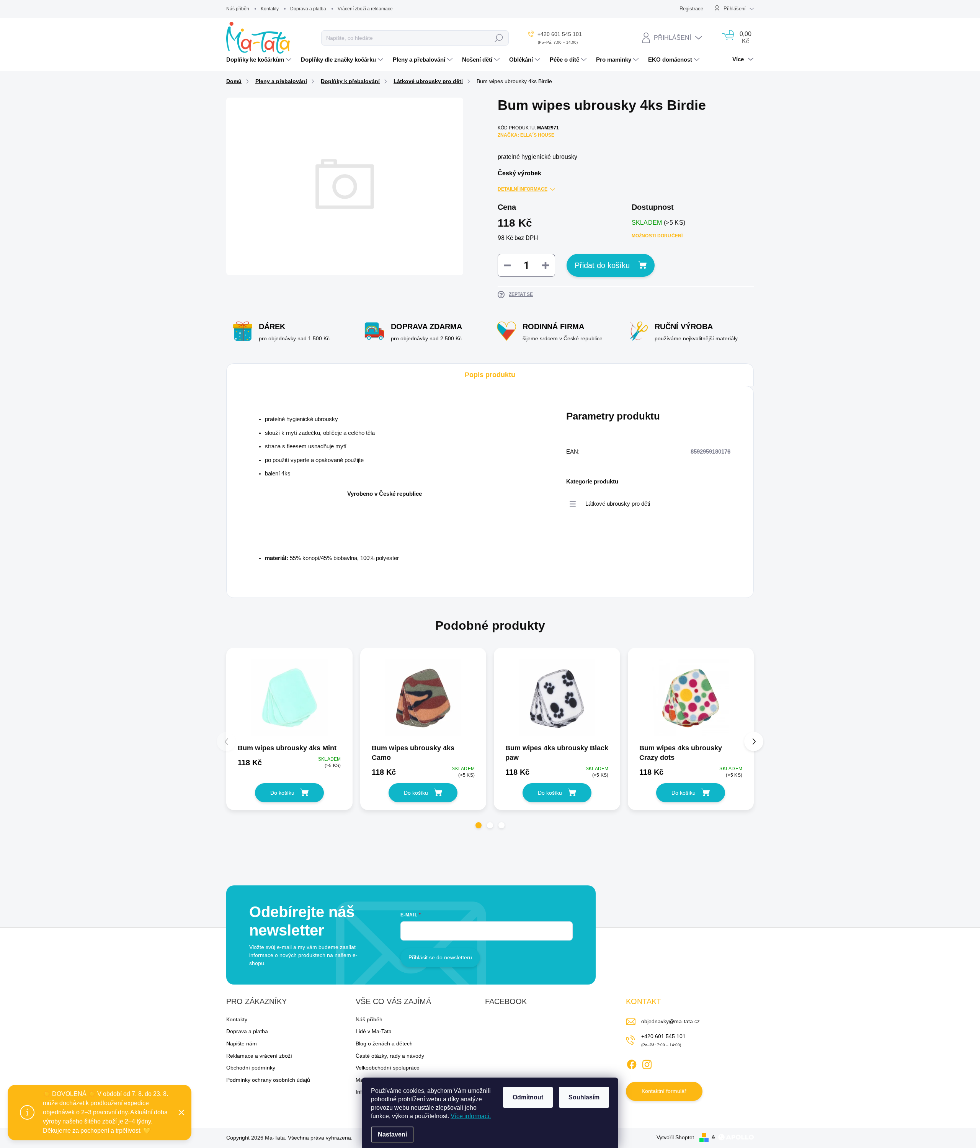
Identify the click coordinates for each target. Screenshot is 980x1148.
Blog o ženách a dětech (384, 1043)
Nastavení (392, 1134)
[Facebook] (631, 1063)
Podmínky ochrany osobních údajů (268, 1080)
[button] (478, 825)
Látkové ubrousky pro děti (617, 504)
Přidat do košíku (602, 265)
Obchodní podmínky (250, 1068)
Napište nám (241, 1043)
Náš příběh (237, 8)
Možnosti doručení (657, 235)
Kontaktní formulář (664, 1091)
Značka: (526, 135)
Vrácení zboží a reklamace (365, 8)
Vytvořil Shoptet (675, 1137)
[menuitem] (259, 59)
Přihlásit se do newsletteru (440, 957)
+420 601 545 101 (663, 1036)
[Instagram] (647, 1063)
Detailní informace (522, 189)
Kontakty (270, 8)
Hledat (499, 38)
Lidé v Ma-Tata (374, 1031)
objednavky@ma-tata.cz (670, 1021)
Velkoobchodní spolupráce (388, 1068)
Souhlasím (583, 1097)
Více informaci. (471, 1116)
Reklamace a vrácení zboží (259, 1056)
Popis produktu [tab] (490, 375)
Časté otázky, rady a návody (390, 1056)
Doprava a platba (308, 8)
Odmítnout (528, 1097)
